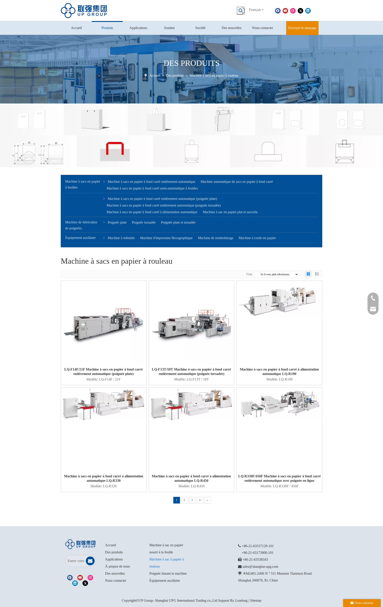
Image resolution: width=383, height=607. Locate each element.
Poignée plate (117, 222)
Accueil (110, 545)
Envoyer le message (302, 28)
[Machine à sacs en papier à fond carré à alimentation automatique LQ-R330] (103, 404)
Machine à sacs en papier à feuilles (82, 184)
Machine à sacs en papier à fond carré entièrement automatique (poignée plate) (162, 199)
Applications (114, 559)
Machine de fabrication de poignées (81, 225)
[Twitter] (300, 10)
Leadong (241, 600)
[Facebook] (278, 10)
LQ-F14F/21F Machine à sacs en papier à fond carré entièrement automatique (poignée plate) (103, 371)
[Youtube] (285, 10)
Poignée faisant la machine (168, 573)
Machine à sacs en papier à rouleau (82, 201)
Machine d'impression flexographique (166, 238)
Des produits (114, 552)
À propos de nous (117, 566)
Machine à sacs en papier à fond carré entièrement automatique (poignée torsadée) (164, 205)
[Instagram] (293, 10)
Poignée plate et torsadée (178, 222)
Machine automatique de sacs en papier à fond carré (237, 181)
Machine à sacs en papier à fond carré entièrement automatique (151, 181)
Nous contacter (115, 580)
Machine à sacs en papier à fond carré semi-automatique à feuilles (152, 188)
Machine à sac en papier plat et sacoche (230, 212)
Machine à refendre (121, 238)
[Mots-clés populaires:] (241, 11)
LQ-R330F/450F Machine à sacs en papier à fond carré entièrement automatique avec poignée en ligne (279, 478)
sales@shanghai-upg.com (260, 566)
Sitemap (255, 600)
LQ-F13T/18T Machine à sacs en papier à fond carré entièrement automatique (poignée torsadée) (191, 371)
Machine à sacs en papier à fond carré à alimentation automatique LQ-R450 (191, 478)
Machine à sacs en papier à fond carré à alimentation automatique (152, 212)
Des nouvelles (115, 573)
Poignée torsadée (144, 222)
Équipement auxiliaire (80, 238)
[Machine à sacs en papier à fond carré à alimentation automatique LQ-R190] (279, 300)
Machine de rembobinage (215, 238)
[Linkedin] (308, 10)
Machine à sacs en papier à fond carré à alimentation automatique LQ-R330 (103, 478)
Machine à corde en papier (257, 238)
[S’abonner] (90, 560)
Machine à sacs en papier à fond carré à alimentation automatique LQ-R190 (279, 371)
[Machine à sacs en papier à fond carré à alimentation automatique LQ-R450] (191, 404)
